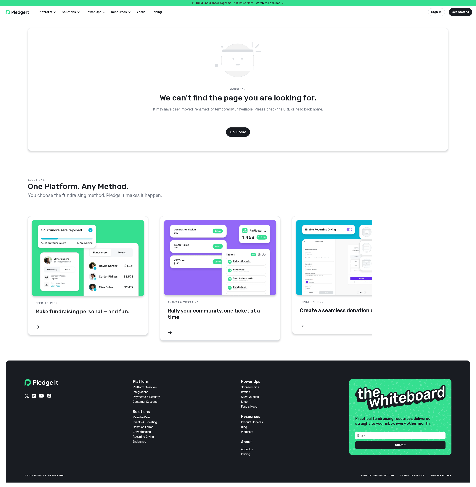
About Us (247, 449)
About (141, 12)
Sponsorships (250, 387)
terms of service (412, 475)
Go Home (238, 132)
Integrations (140, 392)
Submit (400, 445)
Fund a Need (249, 406)
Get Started (460, 12)
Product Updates (252, 422)
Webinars (247, 431)
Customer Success (145, 401)
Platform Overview (145, 387)
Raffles (245, 392)
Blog (244, 427)
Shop (244, 401)
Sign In (436, 12)
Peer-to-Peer (141, 417)
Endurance (139, 441)
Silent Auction (250, 396)
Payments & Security (146, 396)
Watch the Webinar (268, 3)
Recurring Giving (143, 436)
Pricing (157, 12)
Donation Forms (143, 427)
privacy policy (441, 475)
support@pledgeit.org (377, 475)
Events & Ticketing (145, 422)
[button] (47, 12)
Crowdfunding (142, 431)
